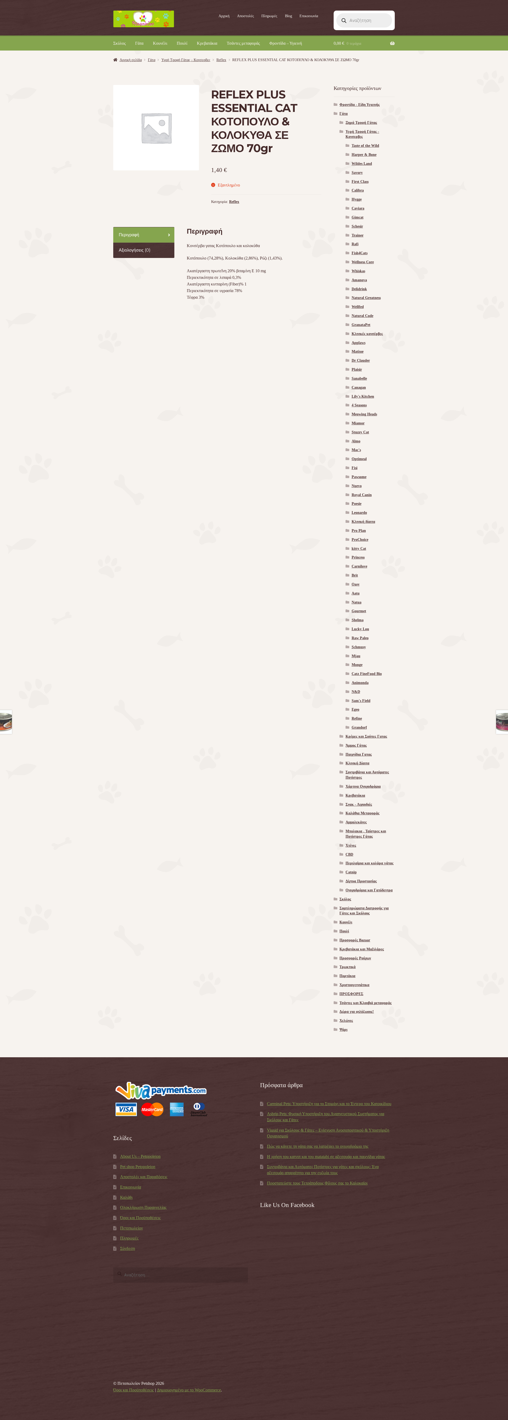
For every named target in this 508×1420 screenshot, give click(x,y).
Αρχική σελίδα (131, 60)
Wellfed (358, 307)
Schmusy (359, 647)
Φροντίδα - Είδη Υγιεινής (359, 105)
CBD (349, 854)
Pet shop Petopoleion (137, 1166)
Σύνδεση (127, 1248)
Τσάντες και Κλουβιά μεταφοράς (365, 1003)
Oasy (356, 584)
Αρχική (224, 16)
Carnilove (359, 566)
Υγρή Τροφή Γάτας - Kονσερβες (185, 60)
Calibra (358, 190)
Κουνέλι (160, 43)
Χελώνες (346, 1021)
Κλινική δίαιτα (363, 522)
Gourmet (359, 611)
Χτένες (351, 845)
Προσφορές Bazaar (354, 940)
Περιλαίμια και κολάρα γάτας (369, 863)
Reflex (221, 60)
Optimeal (359, 459)
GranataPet (361, 325)
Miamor (358, 423)
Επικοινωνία (309, 16)
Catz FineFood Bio (367, 674)
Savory (357, 173)
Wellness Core (363, 262)
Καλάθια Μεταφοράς (362, 813)
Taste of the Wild (365, 146)
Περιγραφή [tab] (129, 234)
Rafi (355, 244)
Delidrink (359, 289)
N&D (356, 692)
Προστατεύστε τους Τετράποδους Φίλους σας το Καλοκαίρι (317, 1183)
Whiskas (358, 271)
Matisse (358, 351)
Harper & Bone (364, 155)
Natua (356, 602)
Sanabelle (359, 378)
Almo (356, 441)
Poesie (356, 504)
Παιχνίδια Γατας (359, 754)
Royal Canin (362, 495)
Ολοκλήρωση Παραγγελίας (143, 1207)
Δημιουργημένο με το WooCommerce (189, 1390)
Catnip (351, 872)
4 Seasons (359, 405)
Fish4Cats (360, 253)
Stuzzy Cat (360, 432)
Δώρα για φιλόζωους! (356, 1012)
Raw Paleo (360, 638)
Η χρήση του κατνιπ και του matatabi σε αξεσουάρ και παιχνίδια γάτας (326, 1156)
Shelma (358, 620)
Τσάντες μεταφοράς (243, 43)
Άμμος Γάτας (356, 745)
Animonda (360, 683)
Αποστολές (245, 16)
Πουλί (182, 43)
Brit (355, 575)
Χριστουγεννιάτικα (354, 985)
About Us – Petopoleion (140, 1156)
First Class (360, 182)
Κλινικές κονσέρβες (367, 334)
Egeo (355, 709)
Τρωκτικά (347, 967)
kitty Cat (359, 549)
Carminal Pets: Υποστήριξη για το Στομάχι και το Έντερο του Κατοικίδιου (329, 1103)
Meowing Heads (364, 414)
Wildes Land (362, 164)
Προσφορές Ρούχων (355, 958)
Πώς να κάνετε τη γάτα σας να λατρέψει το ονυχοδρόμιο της (317, 1146)
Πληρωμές (269, 16)
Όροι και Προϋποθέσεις (140, 1217)
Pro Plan (359, 531)
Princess (358, 557)
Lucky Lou (360, 629)
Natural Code (362, 316)
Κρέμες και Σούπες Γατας (366, 736)
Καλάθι (126, 1197)
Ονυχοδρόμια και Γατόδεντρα (369, 890)
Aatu (356, 593)
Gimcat (358, 217)
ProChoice (360, 540)
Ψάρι (343, 1030)
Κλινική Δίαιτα (357, 763)
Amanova (359, 280)
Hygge (357, 199)
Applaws (358, 343)
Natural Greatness (366, 298)
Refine (357, 718)
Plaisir (357, 369)
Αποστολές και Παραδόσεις (143, 1176)
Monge (357, 665)
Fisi (354, 468)
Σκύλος (119, 43)
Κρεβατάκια (207, 43)
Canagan (359, 387)
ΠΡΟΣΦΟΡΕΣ (351, 994)
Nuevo (357, 486)
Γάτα (139, 43)
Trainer (358, 235)
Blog (288, 16)
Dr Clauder (361, 360)
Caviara (358, 208)
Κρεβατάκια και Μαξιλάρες (361, 949)
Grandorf (359, 727)
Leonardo (359, 513)
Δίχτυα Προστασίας (361, 881)
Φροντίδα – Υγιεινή (285, 43)
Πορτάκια (347, 976)
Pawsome (359, 477)
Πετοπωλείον (131, 1228)
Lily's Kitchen (363, 396)
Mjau (356, 656)
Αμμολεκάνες (356, 822)
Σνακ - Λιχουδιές (359, 804)
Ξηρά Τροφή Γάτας (361, 123)
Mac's (356, 450)
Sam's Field (361, 701)
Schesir (357, 226)
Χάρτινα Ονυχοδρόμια (363, 786)
